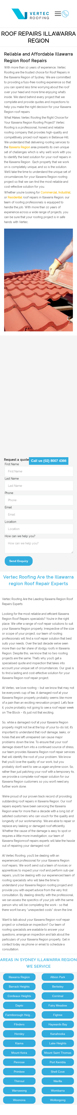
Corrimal (57, 996)
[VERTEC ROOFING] (31, 13)
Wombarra (58, 1090)
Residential (15, 197)
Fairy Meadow (57, 1005)
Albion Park (57, 977)
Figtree (57, 1015)
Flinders (19, 1024)
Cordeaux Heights (19, 996)
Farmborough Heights (19, 1015)
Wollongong (58, 1100)
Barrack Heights (19, 986)
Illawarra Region (19, 147)
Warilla (57, 1081)
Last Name (12, 478)
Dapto (19, 1005)
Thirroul (19, 1081)
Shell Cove (58, 1071)
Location (10, 521)
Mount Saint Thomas (57, 1052)
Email (8, 507)
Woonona (19, 1100)
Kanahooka (57, 1033)
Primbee (19, 1071)
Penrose (19, 1062)
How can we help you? (20, 536)
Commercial (49, 192)
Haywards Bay (57, 1024)
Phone (9, 493)
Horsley (19, 1033)
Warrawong (19, 1090)
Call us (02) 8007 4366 (48, 461)
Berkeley (57, 986)
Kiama (19, 1043)
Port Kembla (58, 1062)
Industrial (64, 192)
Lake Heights (57, 1043)
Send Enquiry (18, 561)
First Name (12, 464)
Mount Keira (19, 1052)
